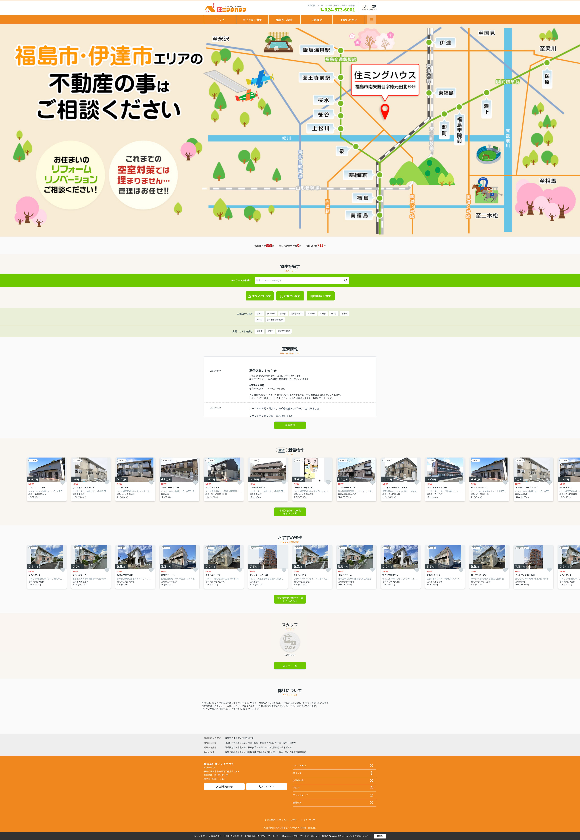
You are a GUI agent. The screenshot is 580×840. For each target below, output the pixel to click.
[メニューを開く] (372, 19)
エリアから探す (252, 19)
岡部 (250, 743)
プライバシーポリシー (289, 820)
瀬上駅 (334, 313)
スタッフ (297, 773)
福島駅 (260, 313)
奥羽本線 (262, 747)
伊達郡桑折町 (284, 331)
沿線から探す (284, 19)
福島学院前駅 (297, 313)
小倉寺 (292, 743)
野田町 (263, 743)
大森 (271, 743)
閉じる (380, 836)
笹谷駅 (260, 319)
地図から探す (322, 295)
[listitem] (224, 479)
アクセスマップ (300, 795)
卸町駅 (323, 313)
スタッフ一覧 (290, 666)
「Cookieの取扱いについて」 (340, 836)
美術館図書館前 (298, 752)
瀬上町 (228, 743)
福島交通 (252, 747)
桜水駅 (344, 313)
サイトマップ (309, 820)
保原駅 (283, 313)
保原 (242, 752)
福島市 (260, 331)
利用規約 (271, 820)
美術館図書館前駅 (275, 319)
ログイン (365, 9)
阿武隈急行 (230, 747)
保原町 (236, 743)
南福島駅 (271, 313)
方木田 (278, 743)
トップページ (299, 765)
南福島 (234, 752)
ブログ (296, 788)
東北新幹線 (274, 747)
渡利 (285, 743)
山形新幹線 (286, 747)
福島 (227, 752)
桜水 (281, 752)
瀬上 (275, 752)
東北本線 (242, 747)
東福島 (261, 752)
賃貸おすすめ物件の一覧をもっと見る (290, 599)
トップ (220, 19)
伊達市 (270, 331)
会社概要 (316, 19)
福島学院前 (251, 752)
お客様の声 (298, 780)
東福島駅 (311, 313)
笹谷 (244, 743)
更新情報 (290, 425)
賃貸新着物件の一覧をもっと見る (290, 512)
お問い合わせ (349, 19)
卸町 (269, 752)
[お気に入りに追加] (62, 482)
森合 (256, 743)
